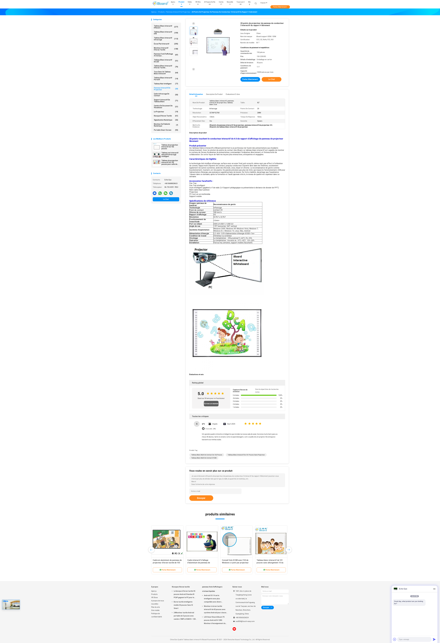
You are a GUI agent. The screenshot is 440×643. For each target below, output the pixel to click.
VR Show (154, 597)
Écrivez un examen (211, 404)
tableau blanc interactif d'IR (166, 33)
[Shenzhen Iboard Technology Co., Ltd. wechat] (165, 193)
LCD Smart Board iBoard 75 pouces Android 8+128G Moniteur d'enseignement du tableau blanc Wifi (215, 620)
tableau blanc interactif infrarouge (166, 39)
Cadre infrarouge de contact (166, 95)
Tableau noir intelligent (166, 84)
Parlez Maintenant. (280, 7)
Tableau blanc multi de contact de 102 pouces (206, 455)
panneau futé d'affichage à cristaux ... (166, 55)
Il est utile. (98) (211, 429)
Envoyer (201, 498)
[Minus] (434, 589)
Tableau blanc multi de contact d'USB (203, 458)
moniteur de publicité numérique (166, 125)
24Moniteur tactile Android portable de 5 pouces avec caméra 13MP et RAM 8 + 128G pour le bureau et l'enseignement (185, 616)
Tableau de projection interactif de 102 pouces (169, 147)
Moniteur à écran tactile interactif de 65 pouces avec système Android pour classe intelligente (215, 609)
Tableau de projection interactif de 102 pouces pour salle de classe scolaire (169, 162)
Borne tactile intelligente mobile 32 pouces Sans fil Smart (183, 605)
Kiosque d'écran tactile (166, 116)
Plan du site (155, 607)
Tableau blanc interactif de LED (166, 61)
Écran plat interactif (166, 44)
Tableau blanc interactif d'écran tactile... (166, 67)
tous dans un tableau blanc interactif (166, 73)
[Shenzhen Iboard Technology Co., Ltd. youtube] (234, 629)
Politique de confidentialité (156, 615)
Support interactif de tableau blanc (166, 101)
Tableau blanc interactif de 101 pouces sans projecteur (246, 455)
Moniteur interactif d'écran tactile (166, 49)
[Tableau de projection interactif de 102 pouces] (157, 147)
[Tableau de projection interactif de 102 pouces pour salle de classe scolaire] (157, 163)
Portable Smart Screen (166, 130)
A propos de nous (157, 601)
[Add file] (394, 639)
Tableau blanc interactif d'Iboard (166, 27)
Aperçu (154, 591)
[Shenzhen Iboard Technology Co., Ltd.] (160, 3)
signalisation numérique (166, 120)
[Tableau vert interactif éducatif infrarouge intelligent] (157, 155)
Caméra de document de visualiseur (166, 106)
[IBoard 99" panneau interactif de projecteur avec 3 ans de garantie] (271, 541)
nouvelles (154, 604)
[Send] (434, 639)
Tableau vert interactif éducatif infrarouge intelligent (169, 154)
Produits (154, 594)
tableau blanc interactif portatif (166, 78)
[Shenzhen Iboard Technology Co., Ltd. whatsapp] (160, 193)
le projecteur (166, 112)
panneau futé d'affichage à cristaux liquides (212, 589)
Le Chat (166, 199)
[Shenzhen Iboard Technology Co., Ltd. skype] (171, 193)
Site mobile (155, 610)
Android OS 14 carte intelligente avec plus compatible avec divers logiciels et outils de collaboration (212, 598)
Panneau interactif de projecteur (166, 89)
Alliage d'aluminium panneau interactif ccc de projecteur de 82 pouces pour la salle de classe (167, 562)
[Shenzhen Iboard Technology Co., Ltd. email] (154, 193)
